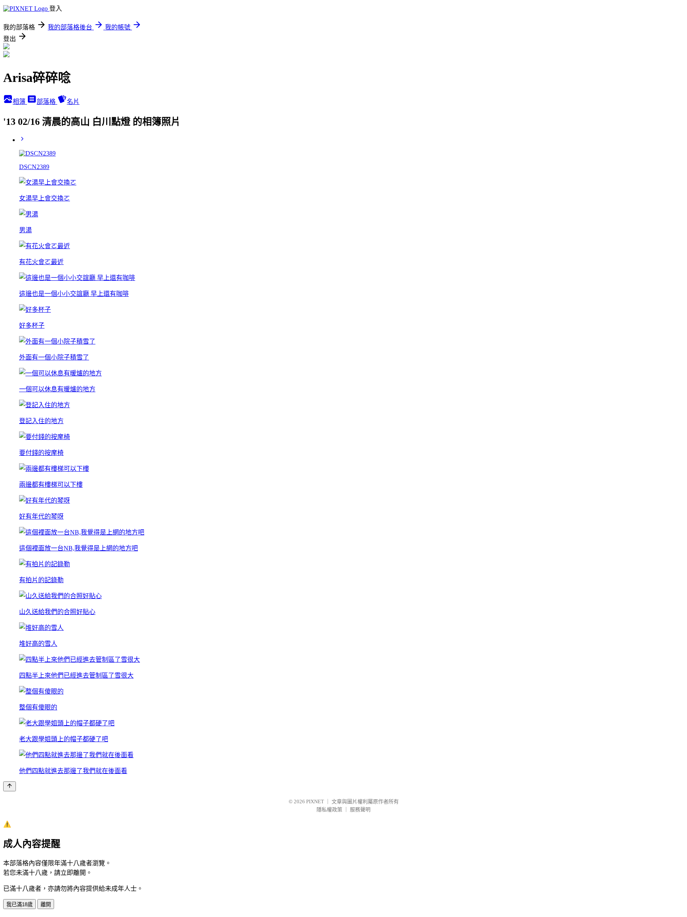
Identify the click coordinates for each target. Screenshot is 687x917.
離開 (46, 904)
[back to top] (9, 786)
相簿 (20, 101)
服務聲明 (360, 809)
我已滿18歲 (19, 904)
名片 (73, 101)
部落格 (47, 101)
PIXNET (315, 801)
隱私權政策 (329, 809)
